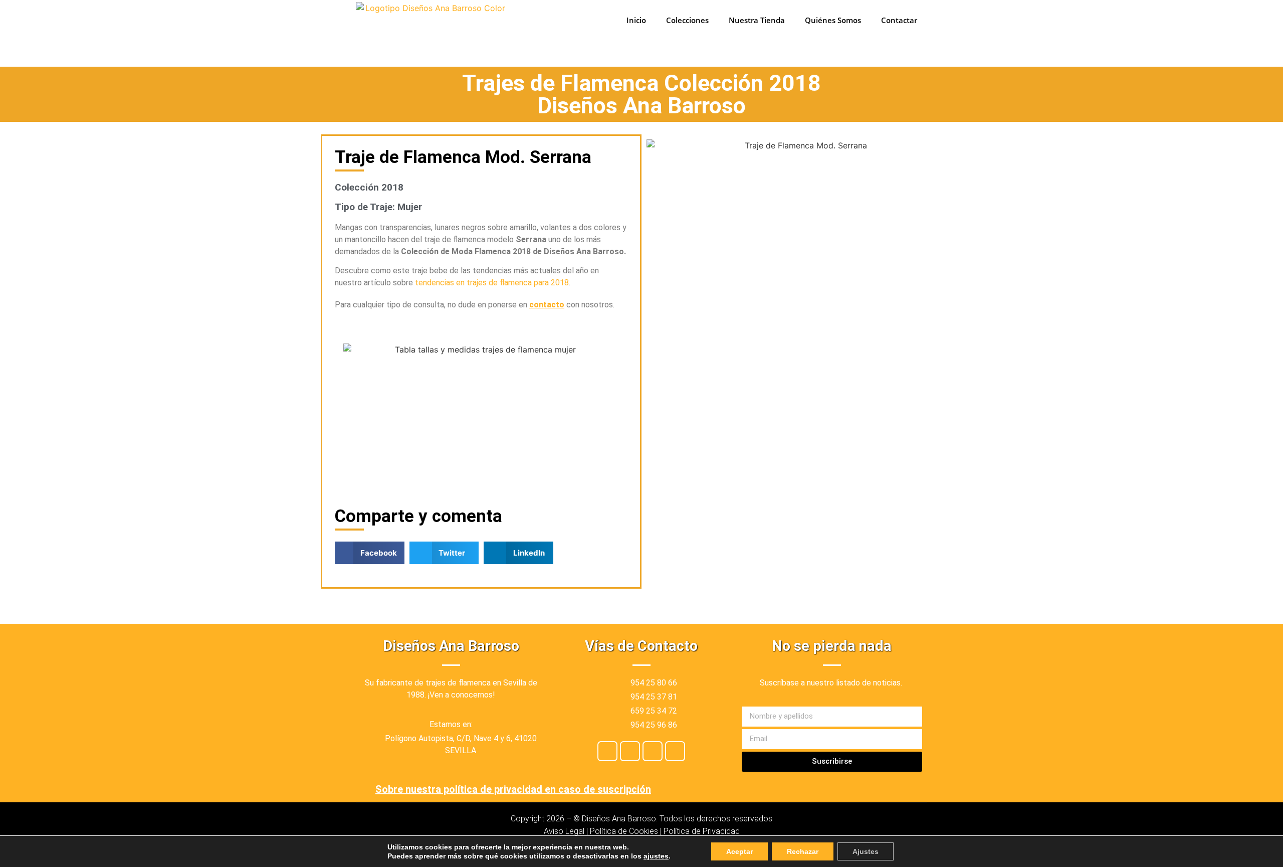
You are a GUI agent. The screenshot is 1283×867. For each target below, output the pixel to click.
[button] (369, 553)
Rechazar (802, 851)
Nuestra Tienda (757, 20)
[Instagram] (630, 751)
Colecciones (687, 20)
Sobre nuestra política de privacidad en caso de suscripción (513, 789)
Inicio (636, 20)
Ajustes (865, 851)
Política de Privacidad (702, 831)
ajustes (656, 856)
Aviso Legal (564, 831)
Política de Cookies (624, 831)
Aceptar (739, 851)
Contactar (899, 20)
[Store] (653, 751)
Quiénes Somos (833, 20)
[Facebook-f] (607, 751)
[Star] (675, 751)
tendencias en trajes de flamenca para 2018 (492, 282)
